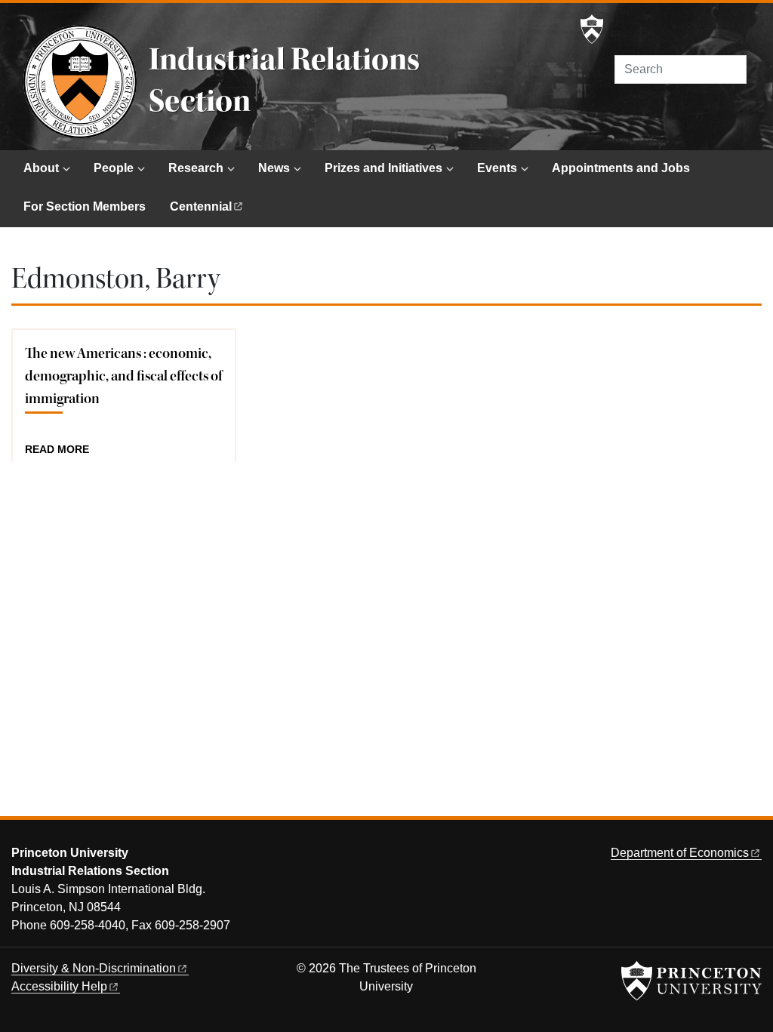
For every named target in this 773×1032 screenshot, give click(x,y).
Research (195, 168)
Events (497, 168)
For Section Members (84, 206)
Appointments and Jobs (621, 168)
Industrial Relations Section (284, 80)
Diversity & (93, 968)
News (274, 168)
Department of (680, 852)
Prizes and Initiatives (383, 168)
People (114, 168)
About (41, 168)
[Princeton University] (592, 29)
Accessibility (59, 986)
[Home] (80, 81)
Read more (57, 450)
